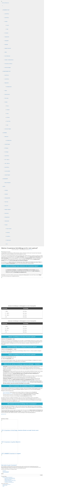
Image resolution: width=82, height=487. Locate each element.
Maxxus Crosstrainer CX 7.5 (7, 393)
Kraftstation (6, 194)
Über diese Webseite (6, 472)
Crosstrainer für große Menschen (9, 482)
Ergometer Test (6, 9)
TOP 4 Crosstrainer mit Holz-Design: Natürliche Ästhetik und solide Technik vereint (19, 430)
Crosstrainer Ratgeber (8, 128)
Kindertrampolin (8, 240)
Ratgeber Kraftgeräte (8, 209)
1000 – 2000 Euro (7, 163)
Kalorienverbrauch (7, 94)
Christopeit (7, 109)
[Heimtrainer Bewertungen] (5, 1)
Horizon (7, 113)
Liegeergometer (7, 36)
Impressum (4, 470)
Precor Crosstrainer (6, 392)
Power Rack (6, 201)
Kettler (7, 29)
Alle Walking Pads (8, 140)
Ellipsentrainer (7, 82)
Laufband (5, 132)
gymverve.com (3, 414)
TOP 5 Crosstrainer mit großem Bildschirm (10, 442)
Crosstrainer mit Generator (8, 481)
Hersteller (6, 21)
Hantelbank (6, 190)
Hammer (7, 25)
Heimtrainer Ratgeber (8, 67)
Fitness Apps (6, 98)
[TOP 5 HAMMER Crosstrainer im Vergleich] (9, 447)
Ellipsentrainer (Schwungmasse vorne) (10, 478)
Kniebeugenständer (7, 197)
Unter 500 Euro (7, 13)
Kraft (4, 186)
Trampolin (6, 224)
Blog (3, 486)
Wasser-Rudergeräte (7, 182)
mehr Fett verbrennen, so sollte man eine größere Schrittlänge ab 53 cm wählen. (17, 382)
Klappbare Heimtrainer (8, 48)
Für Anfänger (6, 151)
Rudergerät (5, 178)
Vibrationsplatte (7, 220)
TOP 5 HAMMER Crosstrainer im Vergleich (11, 453)
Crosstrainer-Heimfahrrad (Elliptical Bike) (10, 480)
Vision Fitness (8, 121)
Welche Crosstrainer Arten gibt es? (7, 477)
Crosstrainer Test (7, 71)
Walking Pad (6, 136)
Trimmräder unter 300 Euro (8, 63)
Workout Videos (5, 485)
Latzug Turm (6, 205)
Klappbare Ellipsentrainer (8, 479)
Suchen (2, 473)
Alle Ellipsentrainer (9, 86)
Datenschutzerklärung (6, 471)
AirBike (6, 52)
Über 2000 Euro (7, 167)
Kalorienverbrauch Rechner (6, 484)
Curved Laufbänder (7, 171)
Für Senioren (6, 32)
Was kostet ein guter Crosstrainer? (9, 465)
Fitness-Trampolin (8, 228)
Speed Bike (6, 44)
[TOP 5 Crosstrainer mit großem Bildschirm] (9, 435)
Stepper (6, 90)
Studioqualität (6, 40)
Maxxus (7, 105)
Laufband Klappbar (7, 144)
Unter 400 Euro (7, 155)
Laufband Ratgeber (7, 174)
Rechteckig (8, 232)
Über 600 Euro (7, 75)
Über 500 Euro (7, 17)
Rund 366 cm (8, 236)
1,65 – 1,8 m (18, 399)
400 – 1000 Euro (7, 159)
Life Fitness (8, 117)
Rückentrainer (7, 213)
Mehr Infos (30, 249)
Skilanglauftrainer (7, 217)
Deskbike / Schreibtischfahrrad (9, 59)
